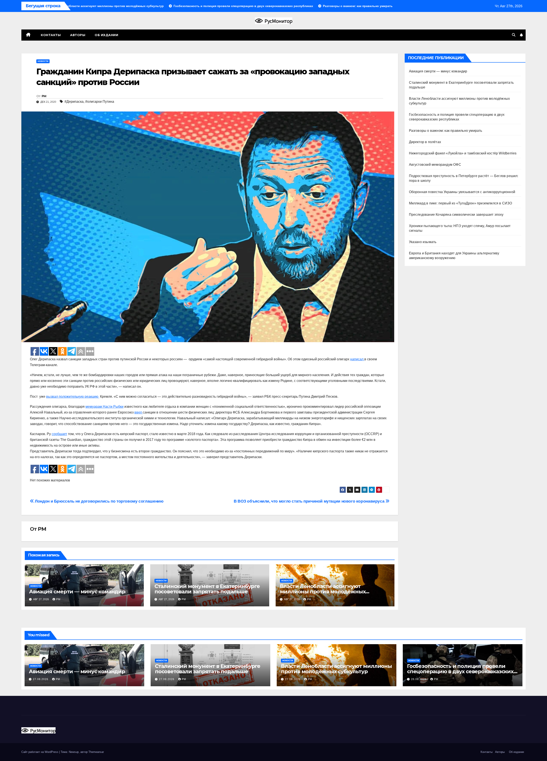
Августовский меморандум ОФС (435, 164)
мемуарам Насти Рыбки (104, 406)
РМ (44, 96)
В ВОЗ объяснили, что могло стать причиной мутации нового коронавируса (309, 501)
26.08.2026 (419, 679)
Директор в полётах (425, 142)
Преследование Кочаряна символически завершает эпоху (456, 214)
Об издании (106, 35)
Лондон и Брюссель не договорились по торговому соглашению (98, 501)
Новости (43, 61)
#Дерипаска (74, 101)
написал (357, 359)
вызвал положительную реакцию (72, 396)
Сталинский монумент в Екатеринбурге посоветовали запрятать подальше (207, 589)
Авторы (77, 35)
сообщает (59, 434)
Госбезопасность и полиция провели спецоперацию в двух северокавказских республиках (460, 671)
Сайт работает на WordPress (40, 752)
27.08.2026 (41, 679)
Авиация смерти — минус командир (77, 591)
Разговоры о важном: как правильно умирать (445, 130)
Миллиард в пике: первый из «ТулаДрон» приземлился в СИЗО (460, 203)
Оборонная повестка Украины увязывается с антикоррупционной (462, 192)
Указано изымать (423, 242)
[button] (513, 35)
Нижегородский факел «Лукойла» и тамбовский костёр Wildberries (463, 153)
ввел (138, 412)
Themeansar (96, 752)
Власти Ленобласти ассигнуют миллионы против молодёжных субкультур (323, 591)
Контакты (50, 35)
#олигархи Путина (99, 101)
